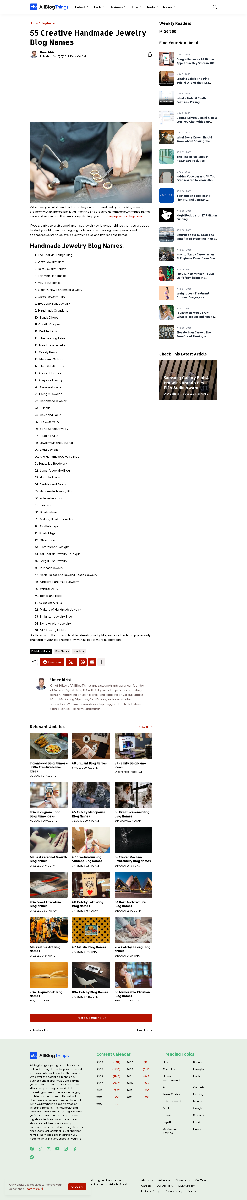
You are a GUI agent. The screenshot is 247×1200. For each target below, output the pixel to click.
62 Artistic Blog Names (89, 947)
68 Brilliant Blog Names (89, 763)
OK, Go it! (77, 1186)
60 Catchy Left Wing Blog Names (87, 904)
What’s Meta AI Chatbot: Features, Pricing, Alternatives (193, 102)
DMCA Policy (186, 1185)
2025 (139, 1062)
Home (34, 23)
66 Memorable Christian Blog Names (132, 994)
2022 (108, 1076)
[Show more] (101, 662)
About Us (147, 1180)
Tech (97, 7)
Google (198, 1108)
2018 (108, 1090)
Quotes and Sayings (170, 1131)
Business (116, 7)
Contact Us (183, 1180)
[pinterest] (32, 1157)
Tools (150, 7)
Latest (80, 7)
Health (197, 1076)
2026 (108, 1062)
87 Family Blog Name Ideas (130, 765)
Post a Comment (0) (91, 1018)
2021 (139, 1076)
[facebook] (32, 1149)
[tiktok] (40, 1149)
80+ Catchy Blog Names (90, 992)
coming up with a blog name (122, 216)
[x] (49, 1149)
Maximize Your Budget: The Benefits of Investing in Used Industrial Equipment (197, 238)
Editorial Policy (150, 1191)
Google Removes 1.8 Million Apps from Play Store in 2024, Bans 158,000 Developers (197, 63)
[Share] (148, 54)
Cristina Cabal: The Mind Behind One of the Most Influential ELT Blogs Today (196, 82)
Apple (167, 1108)
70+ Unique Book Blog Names (46, 994)
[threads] (74, 1149)
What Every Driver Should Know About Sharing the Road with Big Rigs (194, 141)
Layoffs (167, 1122)
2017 (139, 1090)
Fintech (198, 1129)
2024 (108, 1069)
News (167, 7)
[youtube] (57, 1149)
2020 (108, 1083)
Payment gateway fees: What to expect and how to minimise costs (195, 316)
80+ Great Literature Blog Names (45, 904)
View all (143, 726)
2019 (139, 1083)
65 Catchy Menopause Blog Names (88, 814)
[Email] (92, 662)
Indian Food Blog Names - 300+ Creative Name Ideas (49, 767)
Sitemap (193, 1191)
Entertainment (172, 1101)
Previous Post (41, 1030)
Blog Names (48, 23)
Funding (198, 1094)
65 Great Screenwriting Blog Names (132, 814)
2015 (139, 1097)
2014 (108, 1104)
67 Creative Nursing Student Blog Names (87, 859)
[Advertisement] (91, 90)
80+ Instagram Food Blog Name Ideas (45, 814)
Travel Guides (171, 1094)
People (167, 1115)
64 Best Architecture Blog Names (130, 904)
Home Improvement (171, 1078)
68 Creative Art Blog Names (45, 949)
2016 (108, 1097)
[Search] (213, 7)
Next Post (143, 1030)
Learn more (32, 1189)
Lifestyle (198, 1069)
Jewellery (79, 651)
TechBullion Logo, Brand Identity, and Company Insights (193, 199)
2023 (139, 1069)
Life (135, 7)
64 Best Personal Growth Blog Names (48, 859)
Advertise (164, 1180)
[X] (71, 662)
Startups (198, 1115)
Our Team (201, 1180)
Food (196, 1122)
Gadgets (198, 1087)
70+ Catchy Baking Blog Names (133, 949)
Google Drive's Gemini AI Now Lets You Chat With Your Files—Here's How (197, 121)
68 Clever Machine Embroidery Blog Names (133, 859)
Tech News (170, 1069)
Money (197, 1101)
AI (164, 1087)
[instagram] (66, 1149)
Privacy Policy (173, 1191)
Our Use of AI (165, 1185)
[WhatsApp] (83, 662)
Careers (146, 1185)
